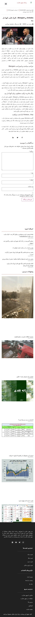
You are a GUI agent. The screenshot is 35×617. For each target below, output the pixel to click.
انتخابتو (31, 605)
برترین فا (30, 602)
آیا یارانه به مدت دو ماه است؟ (25, 420)
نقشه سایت (29, 609)
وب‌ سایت (30, 186)
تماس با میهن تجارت (27, 595)
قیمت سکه (30, 554)
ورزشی (24, 12)
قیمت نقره (30, 561)
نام (32, 173)
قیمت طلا (30, 558)
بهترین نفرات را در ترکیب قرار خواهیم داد (23, 247)
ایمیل (31, 179)
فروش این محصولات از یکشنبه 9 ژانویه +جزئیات (21, 455)
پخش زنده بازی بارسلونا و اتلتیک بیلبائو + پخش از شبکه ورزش (17, 259)
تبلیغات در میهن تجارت (27, 598)
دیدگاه (31, 151)
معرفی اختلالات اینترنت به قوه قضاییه (23, 336)
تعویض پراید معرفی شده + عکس (25, 376)
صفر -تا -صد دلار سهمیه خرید (26, 500)
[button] (5, 3)
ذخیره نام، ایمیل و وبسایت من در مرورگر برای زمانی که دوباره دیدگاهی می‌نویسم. (18, 195)
